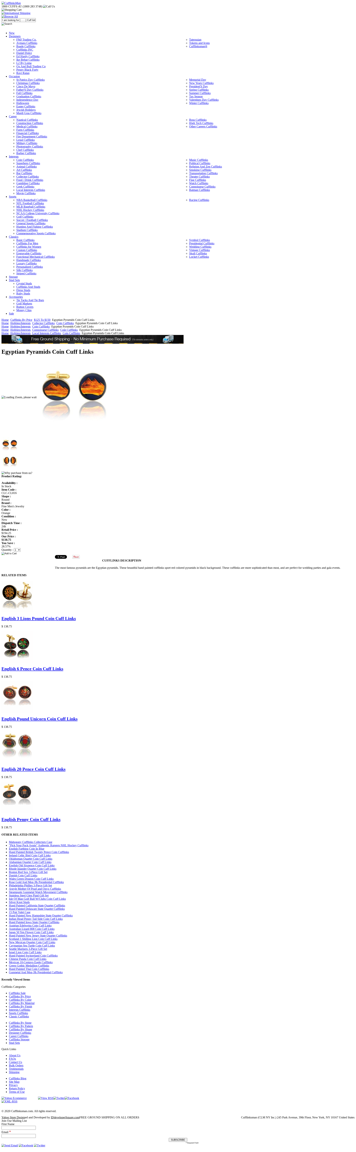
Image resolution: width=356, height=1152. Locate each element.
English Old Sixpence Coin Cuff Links (32, 865)
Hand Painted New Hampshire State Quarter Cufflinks (41, 915)
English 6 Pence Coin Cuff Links (32, 668)
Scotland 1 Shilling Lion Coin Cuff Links (33, 938)
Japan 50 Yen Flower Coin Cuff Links (31, 932)
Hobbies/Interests (20, 323)
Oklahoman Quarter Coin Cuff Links (30, 858)
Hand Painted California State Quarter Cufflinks (37, 905)
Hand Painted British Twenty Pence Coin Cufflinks (39, 852)
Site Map (14, 1081)
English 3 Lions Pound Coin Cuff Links (38, 618)
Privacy (13, 1085)
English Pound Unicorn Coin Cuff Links (39, 718)
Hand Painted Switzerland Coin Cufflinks (33, 955)
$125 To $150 (42, 319)
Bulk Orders (16, 1065)
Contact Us (15, 1062)
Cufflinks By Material (21, 1003)
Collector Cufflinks (43, 323)
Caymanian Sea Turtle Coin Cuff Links (32, 945)
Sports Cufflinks (18, 1013)
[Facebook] (72, 1098)
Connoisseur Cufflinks (45, 329)
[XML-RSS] (9, 1101)
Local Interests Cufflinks (46, 333)
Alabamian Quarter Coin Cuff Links (30, 862)
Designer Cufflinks (20, 1032)
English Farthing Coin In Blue (26, 848)
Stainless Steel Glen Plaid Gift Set (29, 895)
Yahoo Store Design (13, 1117)
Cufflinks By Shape (20, 1029)
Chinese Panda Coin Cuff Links (27, 958)
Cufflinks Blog (17, 1078)
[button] (178, 553)
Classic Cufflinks (19, 1016)
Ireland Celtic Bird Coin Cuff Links (30, 855)
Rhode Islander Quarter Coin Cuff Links (32, 868)
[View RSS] (45, 1098)
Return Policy (17, 1088)
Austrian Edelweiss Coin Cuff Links (30, 925)
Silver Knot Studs (19, 902)
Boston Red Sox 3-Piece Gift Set (28, 872)
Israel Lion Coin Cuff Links (25, 952)
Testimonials (16, 1068)
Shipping (14, 1072)
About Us (14, 1055)
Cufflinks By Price (21, 319)
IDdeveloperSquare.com (65, 1117)
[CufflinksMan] (11, 3)
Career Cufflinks (18, 1036)
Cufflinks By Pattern (21, 1026)
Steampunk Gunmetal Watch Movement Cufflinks (38, 892)
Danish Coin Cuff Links (23, 875)
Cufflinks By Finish (20, 1006)
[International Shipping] (15, 13)
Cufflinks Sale (17, 993)
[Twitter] (59, 1098)
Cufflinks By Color (20, 999)
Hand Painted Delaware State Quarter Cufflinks (37, 908)
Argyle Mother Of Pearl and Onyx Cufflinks (35, 888)
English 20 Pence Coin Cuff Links (33, 769)
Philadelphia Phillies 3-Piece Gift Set (30, 885)
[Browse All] (9, 16)
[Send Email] (9, 1145)
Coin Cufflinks (65, 323)
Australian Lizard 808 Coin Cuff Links (32, 928)
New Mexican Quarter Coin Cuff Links (32, 942)
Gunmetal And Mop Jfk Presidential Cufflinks (36, 972)
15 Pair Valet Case (19, 912)
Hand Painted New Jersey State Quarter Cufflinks (38, 935)
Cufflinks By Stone (20, 1022)
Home (5, 319)
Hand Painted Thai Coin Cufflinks (29, 969)
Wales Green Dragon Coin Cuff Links (31, 878)
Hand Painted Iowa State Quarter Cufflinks (34, 922)
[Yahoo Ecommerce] (14, 1098)
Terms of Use (17, 1091)
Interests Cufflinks (19, 1009)
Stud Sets (14, 1042)
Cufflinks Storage (19, 1039)
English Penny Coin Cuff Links (30, 819)
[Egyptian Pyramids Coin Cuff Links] (74, 397)
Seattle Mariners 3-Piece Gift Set (28, 948)
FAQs (12, 1058)
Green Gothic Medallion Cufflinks (29, 965)
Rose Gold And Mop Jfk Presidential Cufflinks (36, 882)
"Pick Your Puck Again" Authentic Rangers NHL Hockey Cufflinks (48, 845)
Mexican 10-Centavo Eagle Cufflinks (31, 962)
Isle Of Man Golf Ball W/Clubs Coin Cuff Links (37, 898)
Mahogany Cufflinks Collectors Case (30, 842)
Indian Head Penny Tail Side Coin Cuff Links (36, 918)
